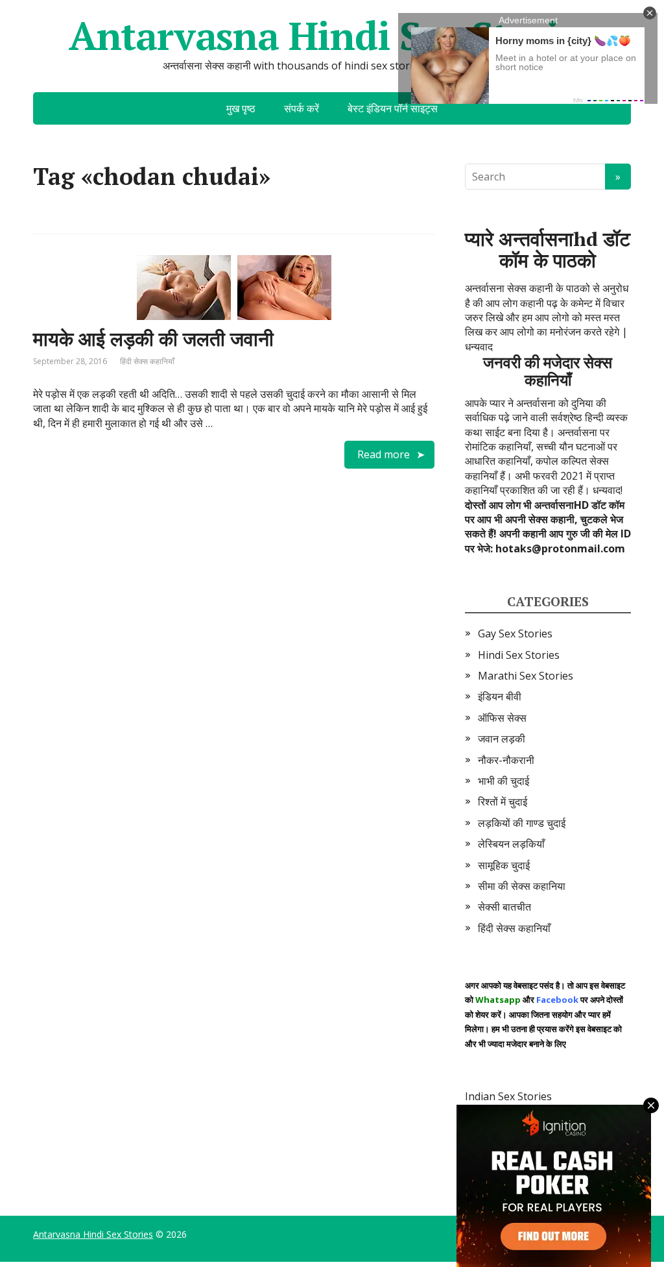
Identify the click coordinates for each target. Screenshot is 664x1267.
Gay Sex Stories (515, 633)
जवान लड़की (501, 739)
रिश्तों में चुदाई (502, 801)
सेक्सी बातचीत (504, 907)
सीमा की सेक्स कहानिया (521, 886)
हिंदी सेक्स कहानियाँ (147, 361)
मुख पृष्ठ (240, 108)
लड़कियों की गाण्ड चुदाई (521, 823)
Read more (383, 454)
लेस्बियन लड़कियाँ (511, 844)
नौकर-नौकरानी (506, 760)
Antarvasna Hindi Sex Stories (332, 35)
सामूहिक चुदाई (504, 865)
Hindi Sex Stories (519, 655)
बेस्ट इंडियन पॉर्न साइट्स (393, 108)
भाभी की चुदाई (503, 781)
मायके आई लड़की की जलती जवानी (153, 339)
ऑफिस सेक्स (502, 718)
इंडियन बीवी (499, 696)
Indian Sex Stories (508, 1096)
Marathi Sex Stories (525, 676)
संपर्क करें (301, 108)
